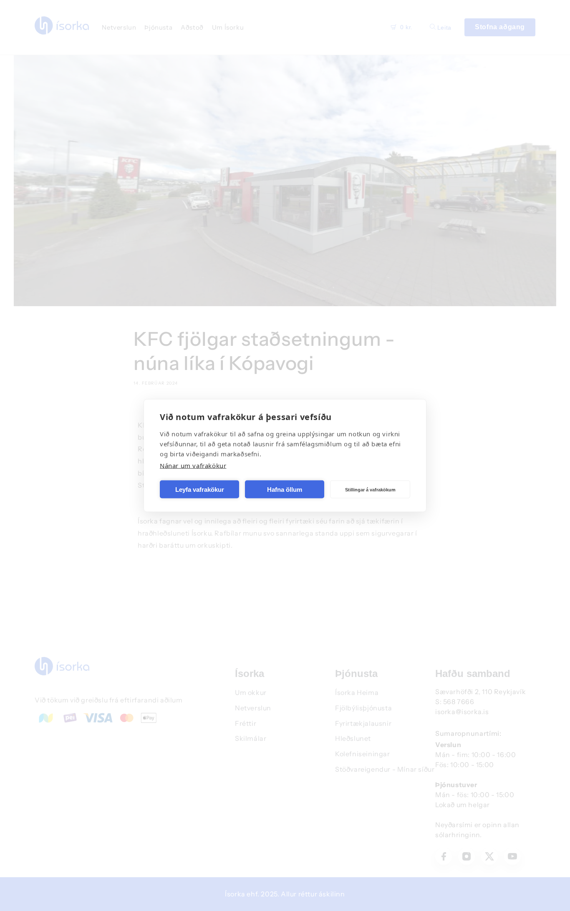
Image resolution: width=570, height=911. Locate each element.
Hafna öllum (284, 489)
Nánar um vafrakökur (193, 465)
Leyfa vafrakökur (199, 489)
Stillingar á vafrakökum (370, 489)
